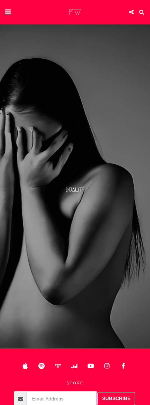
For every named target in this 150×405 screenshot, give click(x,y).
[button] (8, 12)
